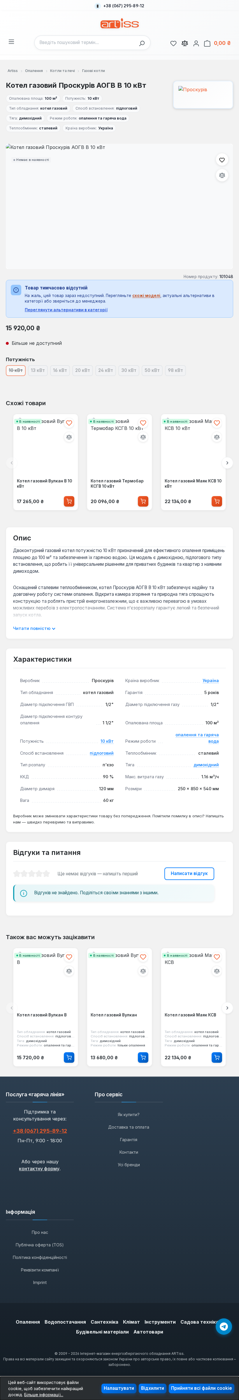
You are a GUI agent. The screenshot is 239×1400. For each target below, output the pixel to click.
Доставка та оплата (128, 1127)
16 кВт (61, 371)
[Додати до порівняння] (222, 175)
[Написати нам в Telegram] (224, 1326)
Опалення (28, 1322)
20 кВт (84, 371)
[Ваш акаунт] (196, 42)
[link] (173, 42)
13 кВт (39, 371)
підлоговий (102, 753)
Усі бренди (129, 1164)
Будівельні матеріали (102, 1332)
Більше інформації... (43, 1394)
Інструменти (160, 1322)
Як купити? (129, 1114)
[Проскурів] (203, 95)
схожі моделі (146, 295)
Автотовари (148, 1332)
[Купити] (69, 501)
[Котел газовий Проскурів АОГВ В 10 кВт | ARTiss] (119, 206)
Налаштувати (119, 1388)
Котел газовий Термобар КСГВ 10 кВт (117, 484)
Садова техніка (199, 1322)
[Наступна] (227, 463)
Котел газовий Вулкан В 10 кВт (44, 484)
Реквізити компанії (40, 1269)
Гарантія (128, 1139)
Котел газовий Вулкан (114, 1015)
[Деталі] (69, 1057)
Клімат (131, 1322)
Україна (211, 680)
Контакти (128, 1152)
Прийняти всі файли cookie (201, 1388)
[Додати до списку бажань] (222, 159)
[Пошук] (143, 42)
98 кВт (177, 371)
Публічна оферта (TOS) (40, 1244)
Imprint (40, 1282)
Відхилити (152, 1388)
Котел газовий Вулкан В (42, 1015)
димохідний (206, 764)
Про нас (40, 1232)
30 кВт (130, 371)
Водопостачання (65, 1322)
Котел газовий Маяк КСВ (190, 1015)
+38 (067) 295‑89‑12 (40, 1131)
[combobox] (85, 42)
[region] (119, 206)
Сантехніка (104, 1322)
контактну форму (39, 1168)
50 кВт (154, 371)
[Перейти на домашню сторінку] (120, 23)
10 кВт (107, 741)
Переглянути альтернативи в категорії (66, 310)
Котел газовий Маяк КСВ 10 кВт (193, 484)
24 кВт (107, 371)
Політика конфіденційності (40, 1257)
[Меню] (11, 40)
